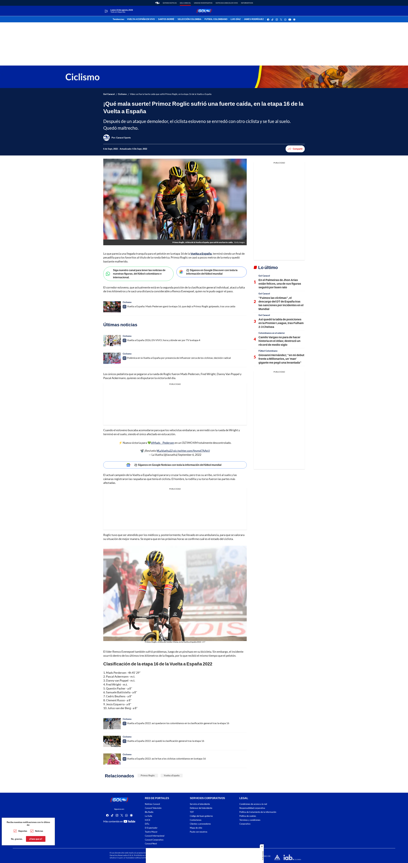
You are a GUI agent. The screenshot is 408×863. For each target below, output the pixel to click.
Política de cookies (247, 816)
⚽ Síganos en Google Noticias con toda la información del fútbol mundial (177, 464)
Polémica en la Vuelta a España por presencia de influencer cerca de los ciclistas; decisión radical (179, 357)
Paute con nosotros (198, 832)
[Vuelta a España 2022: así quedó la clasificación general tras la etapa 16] (112, 741)
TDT (192, 812)
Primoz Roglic (148, 775)
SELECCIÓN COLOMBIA (189, 19)
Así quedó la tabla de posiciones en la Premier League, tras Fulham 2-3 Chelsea (281, 322)
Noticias (39, 831)
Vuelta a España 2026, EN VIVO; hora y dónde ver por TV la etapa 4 (163, 340)
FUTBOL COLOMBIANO (215, 19)
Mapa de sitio (196, 828)
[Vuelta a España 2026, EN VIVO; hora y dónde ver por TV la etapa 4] (112, 340)
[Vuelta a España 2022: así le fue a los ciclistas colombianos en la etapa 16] (112, 759)
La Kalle (148, 816)
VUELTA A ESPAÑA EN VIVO (141, 19)
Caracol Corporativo (154, 840)
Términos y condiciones (249, 820)
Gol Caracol (185, 3)
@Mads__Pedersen (162, 442)
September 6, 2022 (189, 454)
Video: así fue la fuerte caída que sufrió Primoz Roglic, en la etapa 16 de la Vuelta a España (170, 94)
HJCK (147, 820)
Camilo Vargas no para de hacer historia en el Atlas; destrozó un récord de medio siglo (279, 340)
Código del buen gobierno (201, 816)
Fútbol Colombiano (268, 351)
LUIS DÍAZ (236, 19)
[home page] (157, 3)
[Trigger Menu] (106, 11)
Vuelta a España (171, 775)
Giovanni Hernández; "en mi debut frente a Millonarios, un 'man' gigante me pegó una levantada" (281, 358)
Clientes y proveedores (200, 824)
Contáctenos (195, 820)
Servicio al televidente (200, 804)
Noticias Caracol (152, 804)
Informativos (247, 3)
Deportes (22, 831)
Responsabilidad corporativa (252, 808)
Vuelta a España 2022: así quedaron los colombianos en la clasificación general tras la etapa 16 (178, 723)
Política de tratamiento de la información (257, 812)
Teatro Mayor (151, 832)
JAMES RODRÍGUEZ (254, 19)
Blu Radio (149, 812)
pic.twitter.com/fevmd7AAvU (191, 450)
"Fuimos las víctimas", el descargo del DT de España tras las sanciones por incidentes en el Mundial (281, 303)
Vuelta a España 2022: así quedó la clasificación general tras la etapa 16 (165, 740)
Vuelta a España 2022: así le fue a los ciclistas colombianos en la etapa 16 (166, 758)
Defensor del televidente (201, 808)
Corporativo (244, 824)
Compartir (298, 149)
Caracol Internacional (154, 836)
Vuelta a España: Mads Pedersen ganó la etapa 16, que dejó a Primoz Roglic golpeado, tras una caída (181, 306)
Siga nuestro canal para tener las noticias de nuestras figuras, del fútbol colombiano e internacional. (139, 274)
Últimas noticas (170, 3)
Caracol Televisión (153, 808)
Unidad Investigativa (203, 3)
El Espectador (151, 828)
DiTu (147, 824)
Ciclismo (122, 94)
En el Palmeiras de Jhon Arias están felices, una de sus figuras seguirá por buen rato (280, 283)
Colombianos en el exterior (272, 333)
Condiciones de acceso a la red (253, 804)
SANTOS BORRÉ (166, 19)
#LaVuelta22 (165, 450)
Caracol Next (151, 844)
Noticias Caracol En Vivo (227, 3)
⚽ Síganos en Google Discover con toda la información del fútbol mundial (211, 272)
